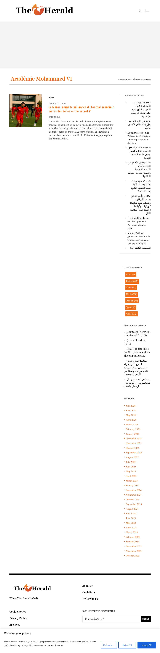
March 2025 (132, 480)
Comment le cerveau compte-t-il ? (137, 333)
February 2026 (133, 429)
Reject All (127, 644)
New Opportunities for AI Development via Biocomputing (137, 352)
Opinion (132, 301)
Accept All (147, 644)
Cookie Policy (17, 611)
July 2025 (131, 461)
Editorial (55, 117)
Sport (63, 103)
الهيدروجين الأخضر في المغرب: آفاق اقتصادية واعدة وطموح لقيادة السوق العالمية (139, 169)
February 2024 (133, 536)
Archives (14, 624)
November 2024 (134, 494)
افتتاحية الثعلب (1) (136, 340)
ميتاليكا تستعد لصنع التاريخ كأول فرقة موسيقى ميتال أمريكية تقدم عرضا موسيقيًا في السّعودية (136, 367)
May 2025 (131, 471)
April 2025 (131, 475)
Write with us (90, 598)
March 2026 (132, 424)
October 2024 (132, 499)
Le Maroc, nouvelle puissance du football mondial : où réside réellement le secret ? (81, 108)
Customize (107, 644)
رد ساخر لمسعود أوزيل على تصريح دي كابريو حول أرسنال (137, 383)
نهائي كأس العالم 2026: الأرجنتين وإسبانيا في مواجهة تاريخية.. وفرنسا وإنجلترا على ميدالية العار (140, 204)
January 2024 (132, 541)
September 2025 (134, 452)
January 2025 (132, 485)
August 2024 (132, 508)
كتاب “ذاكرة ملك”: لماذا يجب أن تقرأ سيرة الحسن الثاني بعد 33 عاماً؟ (141, 186)
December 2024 (134, 490)
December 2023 (134, 546)
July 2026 (131, 405)
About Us (87, 585)
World (131, 314)
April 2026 (131, 419)
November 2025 (134, 443)
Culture (131, 288)
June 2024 (131, 518)
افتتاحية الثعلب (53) (140, 248)
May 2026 (131, 415)
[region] (80, 640)
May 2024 (131, 522)
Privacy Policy (18, 618)
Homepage (122, 79)
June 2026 (131, 410)
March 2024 (132, 532)
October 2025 (132, 447)
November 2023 (134, 550)
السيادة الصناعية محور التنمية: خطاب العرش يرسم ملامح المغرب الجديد (139, 152)
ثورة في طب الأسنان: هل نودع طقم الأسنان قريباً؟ (139, 124)
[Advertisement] (80, 45)
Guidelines (88, 592)
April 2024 (131, 527)
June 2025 (131, 466)
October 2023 (132, 555)
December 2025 (134, 438)
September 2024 (134, 504)
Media (131, 294)
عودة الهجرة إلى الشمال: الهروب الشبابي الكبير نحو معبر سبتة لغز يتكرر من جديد (141, 109)
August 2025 (132, 457)
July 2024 (131, 513)
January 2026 (132, 433)
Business (132, 281)
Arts (130, 274)
